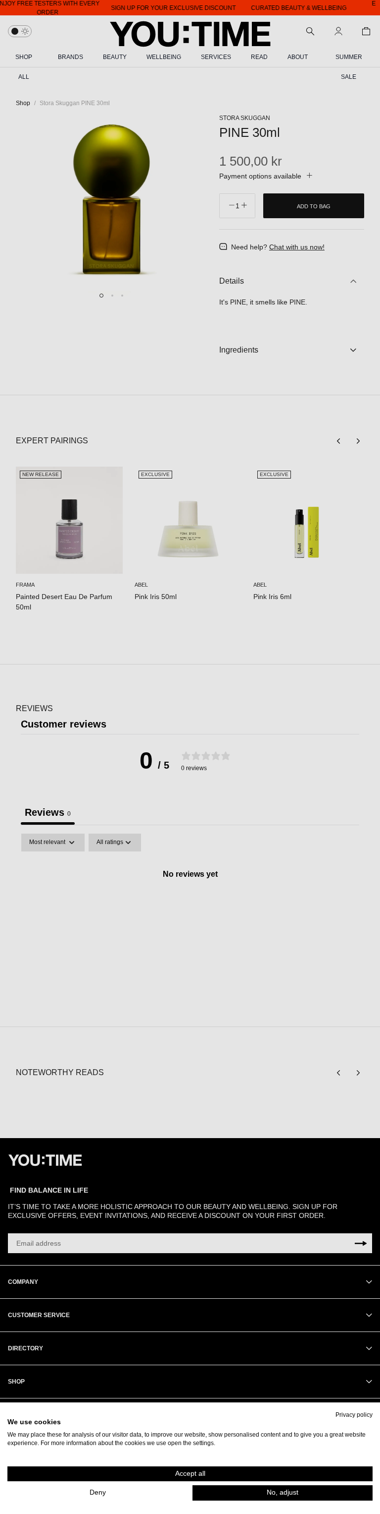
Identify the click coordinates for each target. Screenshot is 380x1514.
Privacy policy (354, 1414)
